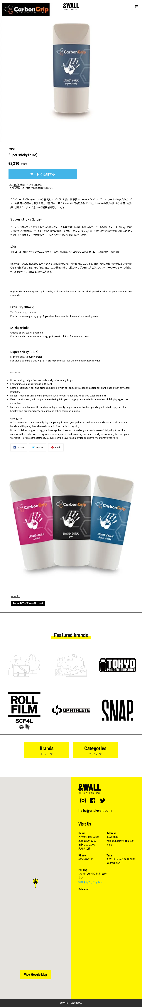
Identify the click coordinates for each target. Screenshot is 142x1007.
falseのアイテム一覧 (24, 603)
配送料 (16, 184)
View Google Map (35, 974)
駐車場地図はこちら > (90, 882)
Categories (95, 750)
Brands (47, 750)
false (12, 149)
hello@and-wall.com (95, 810)
